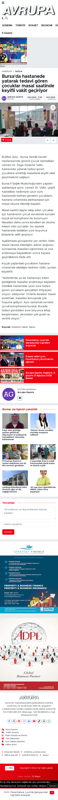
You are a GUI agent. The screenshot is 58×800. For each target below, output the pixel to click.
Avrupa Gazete (26, 392)
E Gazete (7, 33)
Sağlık (18, 71)
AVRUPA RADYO (30, 755)
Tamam (53, 786)
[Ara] (6, 18)
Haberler (7, 71)
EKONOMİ (46, 25)
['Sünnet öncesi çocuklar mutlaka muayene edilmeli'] (43, 421)
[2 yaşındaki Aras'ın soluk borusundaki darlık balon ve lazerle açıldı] (43, 451)
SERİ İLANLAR (11, 755)
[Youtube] (34, 721)
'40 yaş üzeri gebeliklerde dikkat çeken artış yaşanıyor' (43, 489)
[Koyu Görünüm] (3, 18)
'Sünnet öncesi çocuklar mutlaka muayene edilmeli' (41, 432)
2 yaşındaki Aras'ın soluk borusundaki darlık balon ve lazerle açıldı (42, 463)
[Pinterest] (19, 721)
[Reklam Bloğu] (29, 577)
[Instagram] (24, 721)
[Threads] (44, 721)
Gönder (8, 532)
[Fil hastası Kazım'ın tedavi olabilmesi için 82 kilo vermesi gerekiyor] (15, 451)
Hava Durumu (12, 730)
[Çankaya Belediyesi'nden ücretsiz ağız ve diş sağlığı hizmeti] (15, 478)
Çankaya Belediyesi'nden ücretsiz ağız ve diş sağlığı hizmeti (14, 489)
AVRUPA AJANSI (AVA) (35, 752)
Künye (46, 755)
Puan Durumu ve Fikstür (16, 735)
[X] (14, 721)
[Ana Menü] (3, 3)
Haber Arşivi (11, 745)
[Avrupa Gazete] (29, 10)
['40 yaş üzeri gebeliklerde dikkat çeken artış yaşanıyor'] (43, 478)
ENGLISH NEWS (12, 752)
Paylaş (8, 140)
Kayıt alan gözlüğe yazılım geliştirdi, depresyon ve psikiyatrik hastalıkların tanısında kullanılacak (14, 434)
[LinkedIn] (29, 721)
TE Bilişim (36, 777)
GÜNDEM (7, 25)
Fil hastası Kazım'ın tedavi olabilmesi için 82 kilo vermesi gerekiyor (14, 463)
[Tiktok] (39, 721)
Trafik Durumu (12, 732)
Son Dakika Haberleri (15, 742)
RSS (10, 768)
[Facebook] (9, 721)
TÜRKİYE (20, 25)
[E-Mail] (20, 398)
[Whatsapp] (49, 721)
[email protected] (29, 715)
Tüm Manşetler (12, 739)
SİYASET (33, 25)
